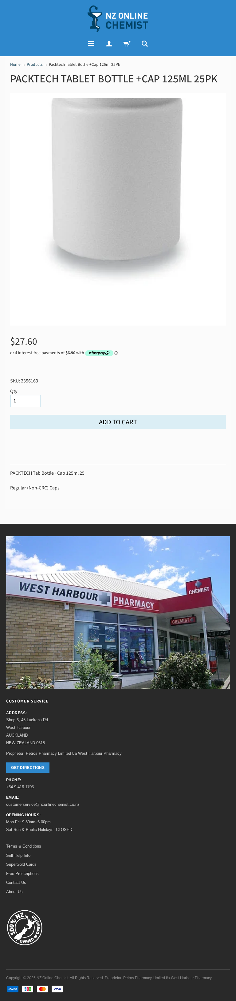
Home (15, 64)
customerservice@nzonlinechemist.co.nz (43, 804)
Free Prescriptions (22, 873)
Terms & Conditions (23, 846)
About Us (14, 891)
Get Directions (28, 768)
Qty (13, 391)
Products (35, 64)
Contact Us (16, 882)
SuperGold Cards (21, 864)
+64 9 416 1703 (20, 787)
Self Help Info (18, 855)
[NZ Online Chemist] (118, 19)
